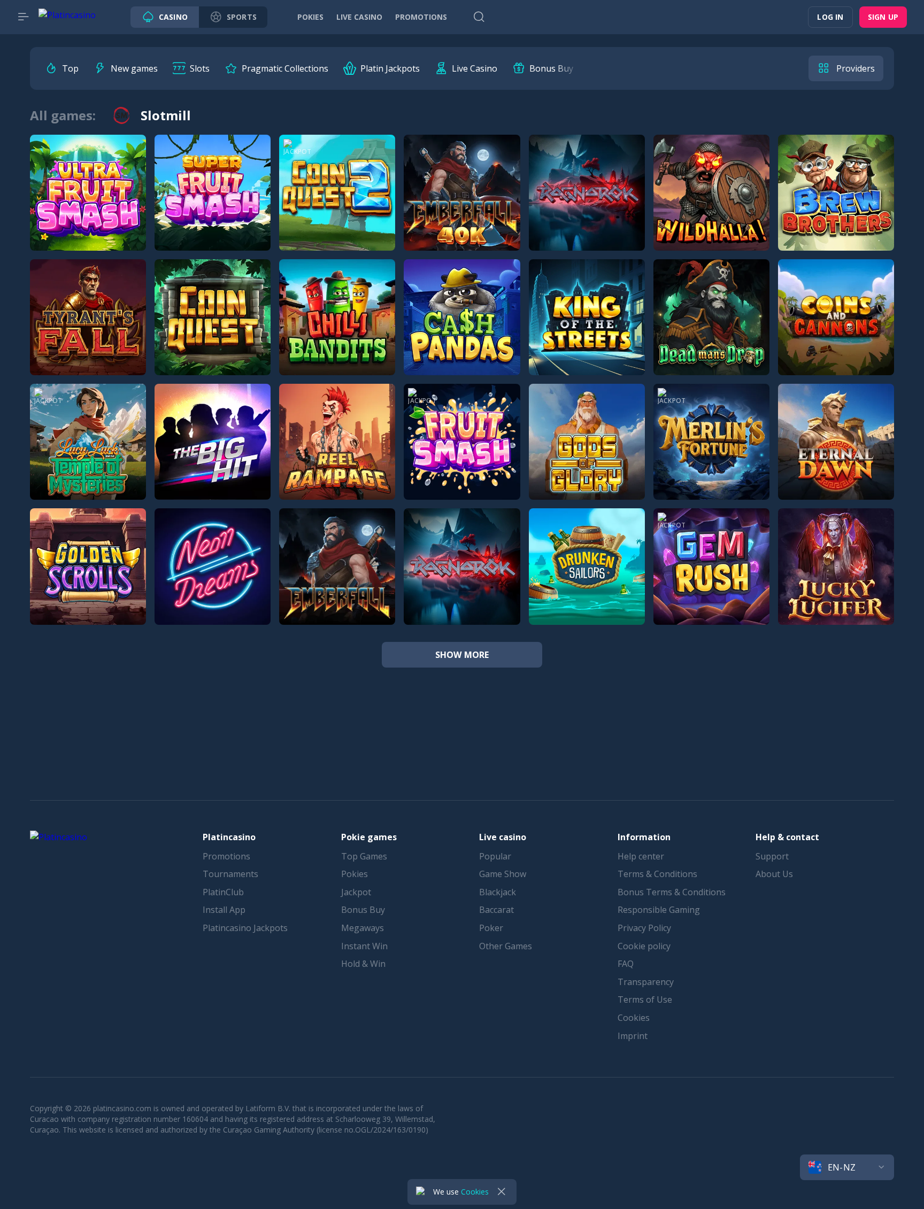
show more (462, 655)
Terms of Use (645, 999)
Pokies (354, 874)
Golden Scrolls (88, 578)
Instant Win (364, 946)
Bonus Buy (363, 910)
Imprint (633, 1036)
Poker (491, 928)
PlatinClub (223, 892)
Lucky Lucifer (836, 578)
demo (88, 238)
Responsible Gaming (659, 910)
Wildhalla (711, 204)
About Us (774, 874)
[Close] (501, 1191)
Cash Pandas (462, 329)
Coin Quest (212, 329)
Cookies (634, 1018)
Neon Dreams (213, 578)
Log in (830, 17)
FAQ (626, 964)
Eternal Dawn (835, 453)
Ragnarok (586, 204)
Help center (641, 856)
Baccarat (496, 910)
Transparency (646, 982)
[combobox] (847, 1167)
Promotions (226, 856)
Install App (224, 910)
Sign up (883, 17)
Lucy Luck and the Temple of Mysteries (126, 453)
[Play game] (88, 180)
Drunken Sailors (587, 578)
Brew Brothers (836, 204)
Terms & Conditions (657, 874)
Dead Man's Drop (711, 329)
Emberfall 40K (461, 204)
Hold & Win (363, 964)
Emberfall (337, 578)
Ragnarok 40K (461, 578)
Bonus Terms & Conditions (672, 892)
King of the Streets (587, 329)
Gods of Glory (587, 453)
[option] (61, 68)
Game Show (502, 874)
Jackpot (356, 892)
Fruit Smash (461, 453)
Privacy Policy (644, 928)
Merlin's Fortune (711, 453)
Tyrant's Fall (88, 329)
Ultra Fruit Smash (88, 204)
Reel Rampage (337, 453)
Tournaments (230, 874)
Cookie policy (644, 946)
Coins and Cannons (835, 329)
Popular (495, 856)
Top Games (364, 856)
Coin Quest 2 (337, 204)
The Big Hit (212, 453)
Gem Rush (711, 578)
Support (772, 856)
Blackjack (497, 892)
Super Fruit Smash (213, 204)
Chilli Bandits (337, 329)
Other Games (505, 946)
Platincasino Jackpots (245, 928)
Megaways (362, 928)
